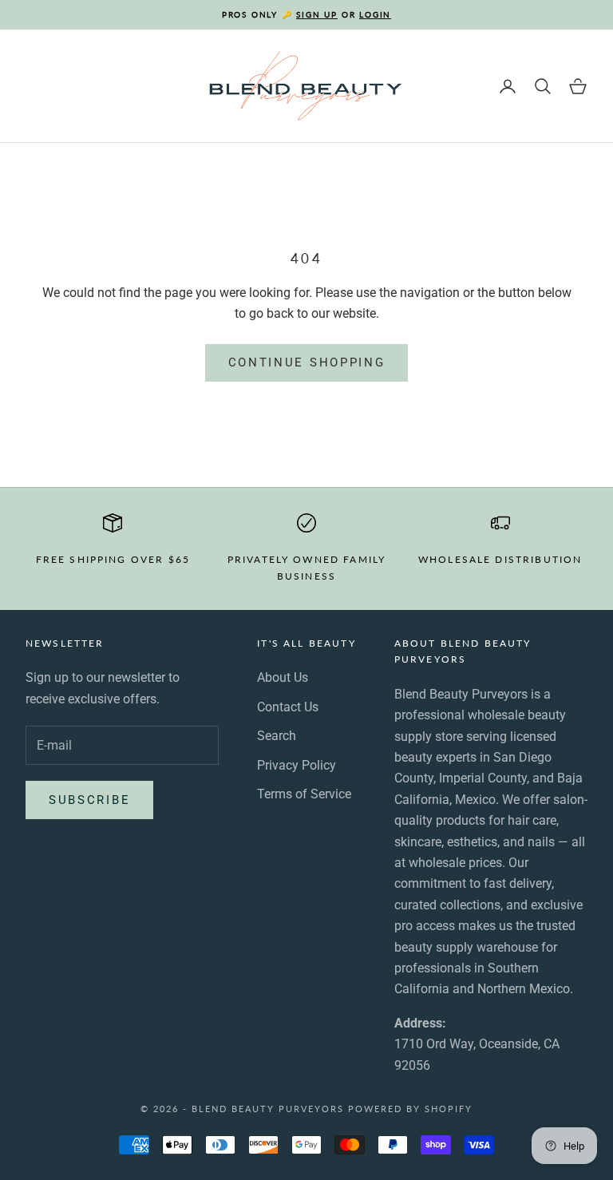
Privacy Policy (296, 765)
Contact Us (287, 707)
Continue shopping (307, 362)
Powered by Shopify (410, 1108)
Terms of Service (304, 794)
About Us (282, 677)
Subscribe (89, 800)
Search (276, 735)
